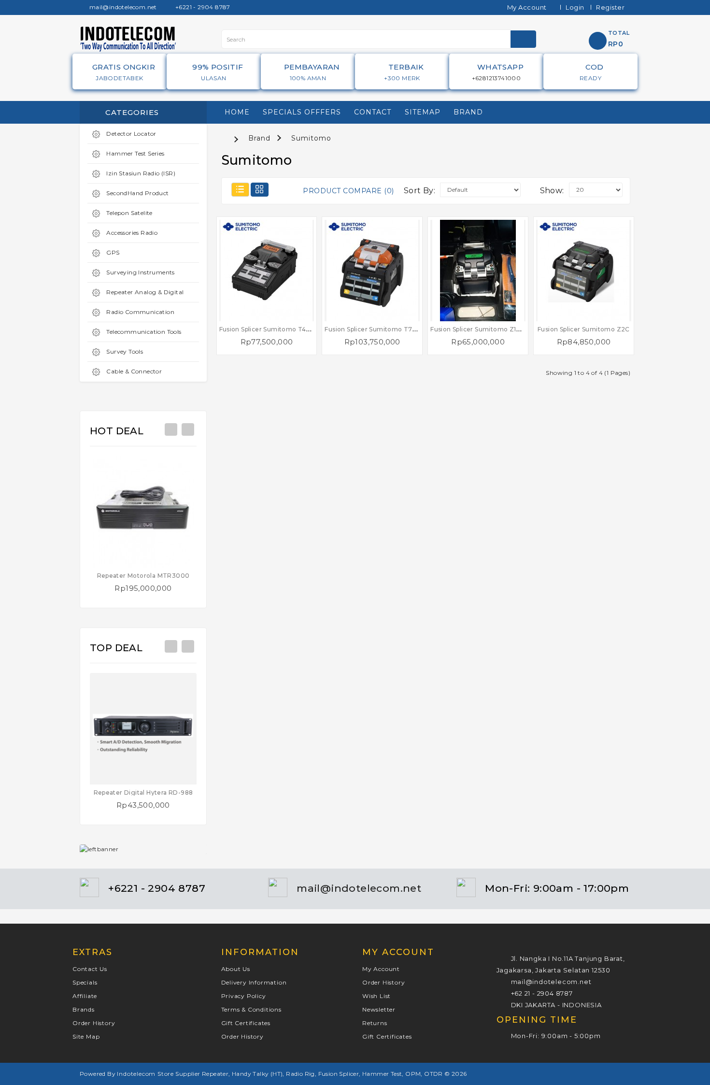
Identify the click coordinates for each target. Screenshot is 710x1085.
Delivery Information (254, 982)
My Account (381, 968)
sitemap (422, 112)
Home (237, 112)
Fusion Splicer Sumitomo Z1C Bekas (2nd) (494, 329)
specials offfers (302, 112)
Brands (83, 1009)
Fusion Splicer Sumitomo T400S (269, 329)
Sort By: (419, 190)
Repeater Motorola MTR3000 (143, 575)
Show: (552, 190)
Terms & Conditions (251, 1009)
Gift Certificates (246, 1023)
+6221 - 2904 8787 (202, 7)
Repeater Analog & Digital (144, 292)
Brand (468, 112)
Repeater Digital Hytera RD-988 (143, 792)
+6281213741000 (496, 78)
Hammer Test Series (135, 153)
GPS (112, 252)
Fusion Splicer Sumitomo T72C (373, 329)
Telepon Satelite (129, 212)
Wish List (376, 995)
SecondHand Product (137, 193)
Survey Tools (124, 351)
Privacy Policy (243, 995)
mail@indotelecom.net (121, 7)
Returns (374, 1023)
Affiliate (84, 995)
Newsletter (379, 1009)
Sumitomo (311, 138)
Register (610, 7)
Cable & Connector (133, 371)
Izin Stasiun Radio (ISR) (140, 173)
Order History (93, 1023)
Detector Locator (130, 133)
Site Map (85, 1036)
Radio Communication (139, 311)
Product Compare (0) (348, 190)
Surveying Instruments (140, 272)
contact (372, 112)
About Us (235, 968)
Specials (84, 982)
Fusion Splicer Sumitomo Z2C (584, 329)
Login (575, 7)
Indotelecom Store (145, 1073)
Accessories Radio (131, 232)
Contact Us (89, 968)
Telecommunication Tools (143, 331)
